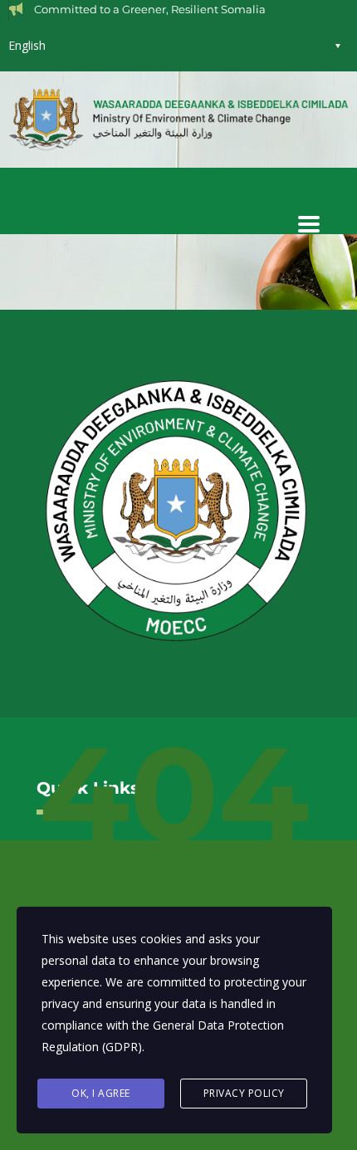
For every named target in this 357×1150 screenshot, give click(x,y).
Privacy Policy (244, 1093)
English (27, 45)
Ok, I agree (100, 1093)
